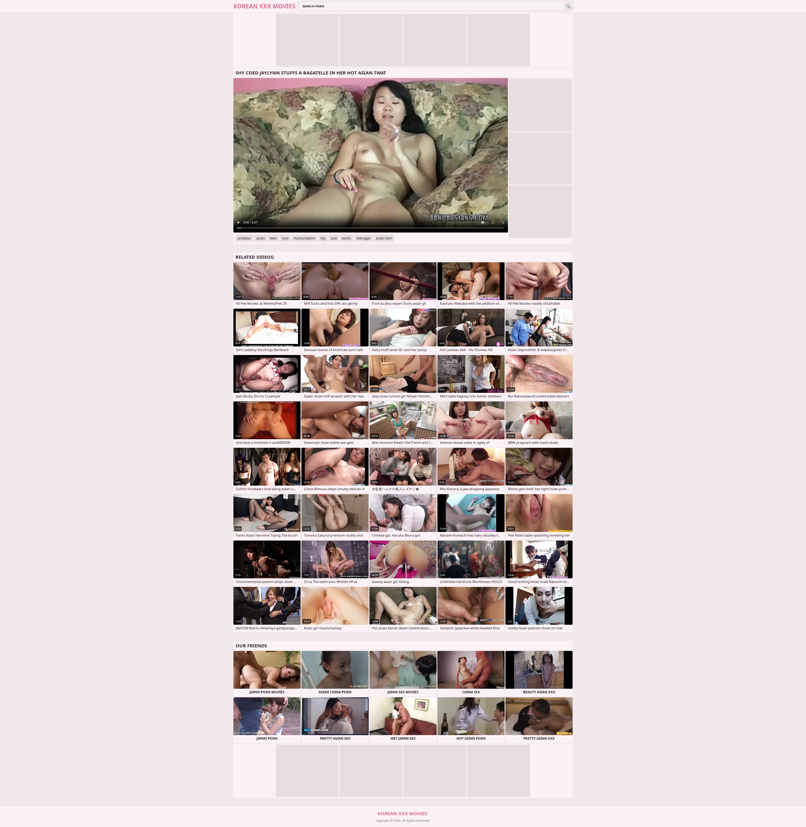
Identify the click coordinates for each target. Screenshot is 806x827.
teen (273, 238)
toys (285, 238)
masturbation (304, 238)
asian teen (384, 238)
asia (334, 238)
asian (260, 238)
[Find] (568, 6)
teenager (363, 238)
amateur (244, 238)
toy (323, 238)
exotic (346, 238)
